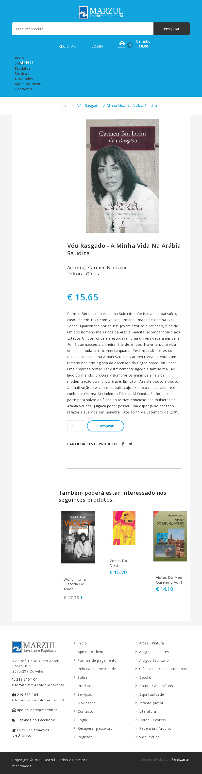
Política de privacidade (97, 668)
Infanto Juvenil (151, 703)
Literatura (147, 711)
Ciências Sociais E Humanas (163, 668)
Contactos (24, 89)
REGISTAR (67, 46)
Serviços (22, 73)
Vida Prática (149, 737)
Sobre (20, 63)
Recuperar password (95, 728)
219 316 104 (38, 682)
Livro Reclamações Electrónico (30, 733)
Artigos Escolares (154, 651)
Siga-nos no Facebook (35, 720)
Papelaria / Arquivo (155, 728)
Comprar (105, 425)
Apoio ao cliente (29, 84)
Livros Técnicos (152, 720)
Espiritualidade (151, 694)
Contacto (85, 711)
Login (82, 720)
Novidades (24, 78)
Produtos (23, 68)
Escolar (145, 677)
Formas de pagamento (97, 660)
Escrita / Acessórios (156, 685)
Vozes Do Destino (118, 563)
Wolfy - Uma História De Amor (75, 584)
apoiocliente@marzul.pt (36, 710)
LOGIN (97, 46)
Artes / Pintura (151, 643)
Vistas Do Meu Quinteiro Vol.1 (169, 580)
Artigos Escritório (154, 660)
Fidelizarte (180, 759)
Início (19, 58)
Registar (85, 737)
